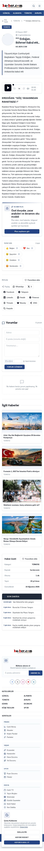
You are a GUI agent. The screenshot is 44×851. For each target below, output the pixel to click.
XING (35, 303)
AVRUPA (38, 13)
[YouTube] (28, 682)
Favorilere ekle (34, 280)
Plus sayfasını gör (22, 231)
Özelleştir (22, 832)
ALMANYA (17, 13)
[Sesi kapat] (28, 89)
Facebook (10, 292)
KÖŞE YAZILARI (8, 708)
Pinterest (35, 297)
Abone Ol (35, 673)
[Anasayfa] (12, 6)
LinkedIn (9, 297)
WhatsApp (20, 287)
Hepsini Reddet (22, 837)
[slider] (26, 84)
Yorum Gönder (14, 367)
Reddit (22, 297)
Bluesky (23, 303)
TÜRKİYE (28, 13)
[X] (17, 682)
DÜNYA (5, 704)
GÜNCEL (6, 13)
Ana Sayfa (6, 21)
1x (19, 88)
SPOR (26, 708)
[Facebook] (12, 682)
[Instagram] (23, 682)
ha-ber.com (21, 47)
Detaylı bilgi (24, 827)
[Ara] (33, 5)
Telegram (24, 292)
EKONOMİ (28, 704)
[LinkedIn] (33, 682)
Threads (9, 303)
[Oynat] (8, 87)
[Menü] (39, 5)
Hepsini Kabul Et (22, 842)
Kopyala (9, 308)
